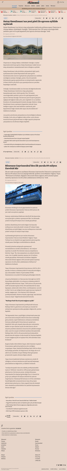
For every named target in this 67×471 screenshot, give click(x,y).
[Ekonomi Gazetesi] (33, 2)
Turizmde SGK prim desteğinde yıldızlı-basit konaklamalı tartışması (22, 144)
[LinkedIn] (65, 465)
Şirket (16, 158)
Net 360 (17, 468)
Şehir (14, 15)
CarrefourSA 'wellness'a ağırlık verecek (16, 408)
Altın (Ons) (53, 11)
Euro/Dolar (33, 11)
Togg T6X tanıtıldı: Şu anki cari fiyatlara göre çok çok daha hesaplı (23, 402)
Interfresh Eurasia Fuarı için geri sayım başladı (16, 138)
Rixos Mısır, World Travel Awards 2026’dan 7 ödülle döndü (21, 400)
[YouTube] (61, 465)
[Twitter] (58, 465)
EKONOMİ (18, 428)
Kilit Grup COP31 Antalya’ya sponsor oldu (17, 411)
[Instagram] (63, 465)
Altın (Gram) (43, 11)
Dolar (14, 11)
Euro (23, 11)
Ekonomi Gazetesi (7, 15)
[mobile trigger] (3, 2)
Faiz (61, 11)
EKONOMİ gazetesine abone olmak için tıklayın (33, 8)
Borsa (4, 11)
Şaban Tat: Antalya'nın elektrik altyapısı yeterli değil (18, 146)
